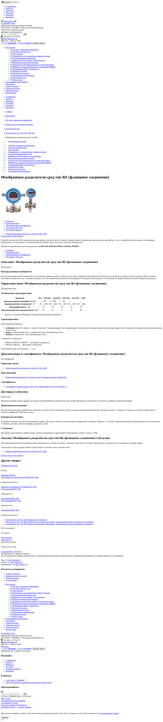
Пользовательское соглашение (13, 701)
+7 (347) (8, 43)
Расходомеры (17, 54)
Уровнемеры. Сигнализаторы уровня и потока (31, 56)
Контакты (10, 17)
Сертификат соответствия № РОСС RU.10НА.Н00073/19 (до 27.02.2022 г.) (36, 387)
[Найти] (25, 34)
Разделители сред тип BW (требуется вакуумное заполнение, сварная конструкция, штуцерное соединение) (50, 522)
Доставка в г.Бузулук (14, 228)
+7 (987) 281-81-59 (19, 564)
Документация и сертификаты (18, 226)
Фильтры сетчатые (19, 71)
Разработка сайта (16, 707)
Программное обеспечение (23, 75)
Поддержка (10, 84)
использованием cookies (109, 713)
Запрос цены (17, 80)
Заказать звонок (38, 43)
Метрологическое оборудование (25, 63)
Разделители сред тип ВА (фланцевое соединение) (26, 520)
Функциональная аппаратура (24, 58)
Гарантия (9, 15)
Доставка (9, 13)
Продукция (10, 47)
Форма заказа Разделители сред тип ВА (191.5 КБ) (26, 234)
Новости (9, 9)
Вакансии (10, 11)
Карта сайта (6, 699)
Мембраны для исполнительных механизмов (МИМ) (33, 67)
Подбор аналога (12, 91)
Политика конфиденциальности (14, 705)
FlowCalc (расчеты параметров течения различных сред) (29, 682)
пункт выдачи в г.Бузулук (11, 552)
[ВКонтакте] (2, 692)
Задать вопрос (17, 236)
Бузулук (6, 2)
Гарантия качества (13, 669)
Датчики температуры (21, 52)
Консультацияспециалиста (6, 539)
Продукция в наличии (17, 141)
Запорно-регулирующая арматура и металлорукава (32, 65)
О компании (11, 6)
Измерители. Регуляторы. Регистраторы (28, 60)
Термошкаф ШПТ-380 (10, 498)
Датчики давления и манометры (25, 50)
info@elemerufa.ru (10, 39)
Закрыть (5, 718)
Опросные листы (19, 78)
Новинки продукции (20, 73)
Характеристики (12, 223)
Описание (10, 221)
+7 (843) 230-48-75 (15, 562)
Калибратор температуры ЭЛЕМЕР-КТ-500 (18, 487)
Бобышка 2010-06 (8, 475)
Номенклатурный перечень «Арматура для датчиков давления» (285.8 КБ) (36, 377)
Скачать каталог (12, 86)
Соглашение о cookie (9, 703)
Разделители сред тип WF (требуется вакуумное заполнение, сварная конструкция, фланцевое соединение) (49, 524)
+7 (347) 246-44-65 (12, 560)
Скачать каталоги (13, 574)
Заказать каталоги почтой (16, 576)
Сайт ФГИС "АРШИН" (15, 680)
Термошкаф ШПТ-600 (10, 510)
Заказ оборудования (14, 230)
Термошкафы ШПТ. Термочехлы (25, 69)
